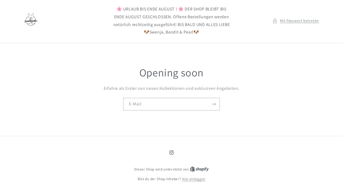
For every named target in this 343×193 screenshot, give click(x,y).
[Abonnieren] (213, 104)
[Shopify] (199, 169)
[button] (296, 20)
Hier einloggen (193, 179)
